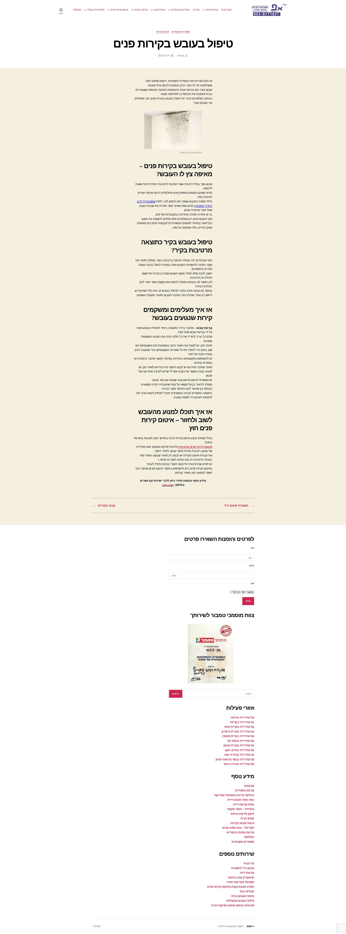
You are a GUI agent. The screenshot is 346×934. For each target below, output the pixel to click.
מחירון (196, 9)
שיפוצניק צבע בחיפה (241, 877)
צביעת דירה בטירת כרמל (239, 763)
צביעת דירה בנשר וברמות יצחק (235, 759)
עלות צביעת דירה (243, 804)
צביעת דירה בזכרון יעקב (239, 750)
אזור (252, 583)
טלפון (251, 565)
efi (178, 56)
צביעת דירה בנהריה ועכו (239, 754)
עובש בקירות (162, 31)
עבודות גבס (247, 891)
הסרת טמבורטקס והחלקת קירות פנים (230, 886)
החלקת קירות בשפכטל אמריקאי (234, 795)
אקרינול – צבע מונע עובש (238, 827)
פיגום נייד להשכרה (242, 868)
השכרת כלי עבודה (95, 9)
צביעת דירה (247, 872)
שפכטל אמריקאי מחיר (240, 882)
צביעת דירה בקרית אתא (239, 726)
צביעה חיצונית (141, 9)
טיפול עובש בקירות (180, 9)
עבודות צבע (159, 9)
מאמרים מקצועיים (181, 31)
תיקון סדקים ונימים (242, 813)
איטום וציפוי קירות (119, 9)
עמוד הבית (226, 9)
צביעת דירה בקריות (242, 722)
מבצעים (249, 785)
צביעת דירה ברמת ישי (240, 740)
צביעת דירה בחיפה (242, 717)
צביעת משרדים (244, 790)
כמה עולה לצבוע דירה (240, 799)
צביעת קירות (212, 9)
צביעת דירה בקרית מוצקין (238, 736)
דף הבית (249, 863)
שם (252, 548)
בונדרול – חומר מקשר (240, 809)
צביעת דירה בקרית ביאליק (238, 731)
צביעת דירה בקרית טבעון (238, 745)
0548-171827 (168, 485)
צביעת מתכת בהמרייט (240, 832)
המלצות (77, 9)
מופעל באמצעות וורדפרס (230, 926)
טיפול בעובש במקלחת (240, 900)
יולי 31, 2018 (164, 56)
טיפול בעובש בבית (242, 896)
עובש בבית (247, 818)
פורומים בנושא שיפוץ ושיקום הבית (232, 905)
